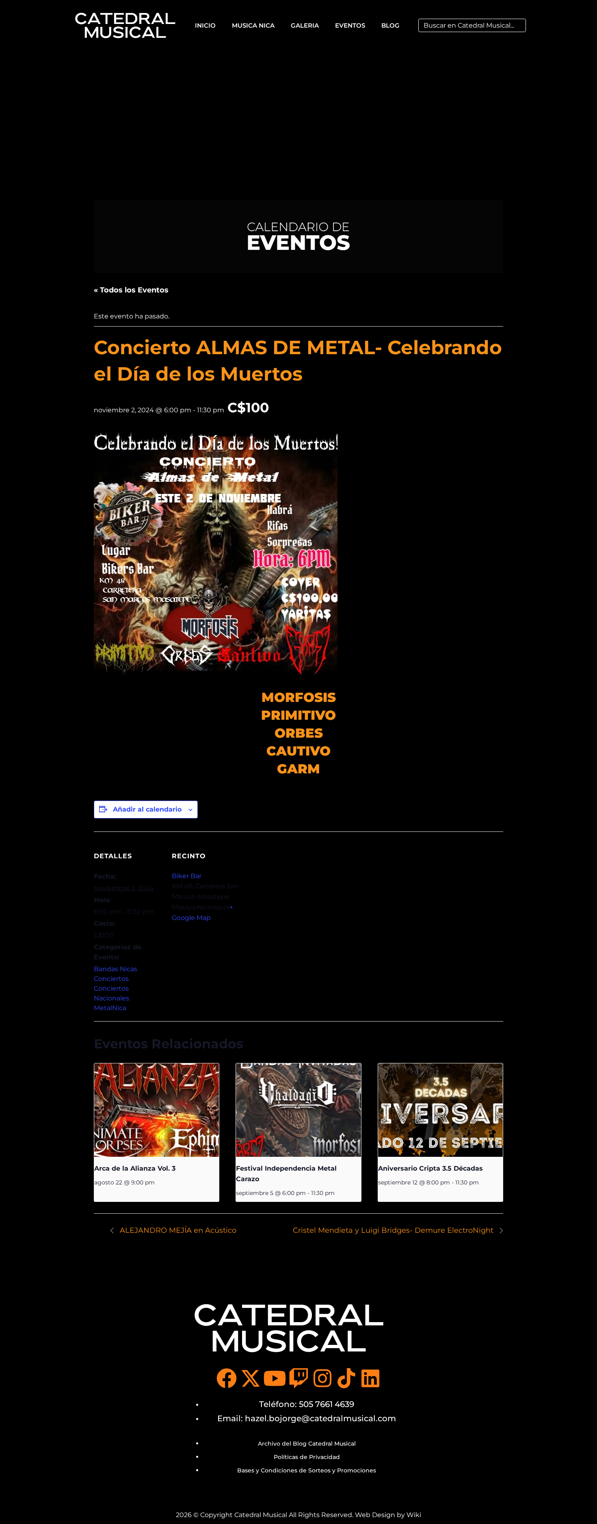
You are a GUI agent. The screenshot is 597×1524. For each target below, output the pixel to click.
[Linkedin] (370, 1378)
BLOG (390, 25)
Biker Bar (186, 876)
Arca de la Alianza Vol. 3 (134, 1168)
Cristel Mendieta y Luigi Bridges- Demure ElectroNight (394, 1230)
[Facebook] (226, 1378)
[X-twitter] (250, 1378)
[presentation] (156, 1110)
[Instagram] (322, 1378)
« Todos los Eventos (131, 290)
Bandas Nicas (115, 969)
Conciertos (111, 979)
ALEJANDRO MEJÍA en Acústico (177, 1230)
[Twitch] (298, 1378)
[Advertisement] (298, 111)
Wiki (414, 1515)
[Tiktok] (346, 1378)
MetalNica (110, 1008)
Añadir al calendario (147, 809)
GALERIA (305, 25)
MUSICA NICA (253, 25)
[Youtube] (274, 1378)
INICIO (205, 25)
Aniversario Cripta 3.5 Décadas (430, 1168)
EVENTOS (350, 25)
